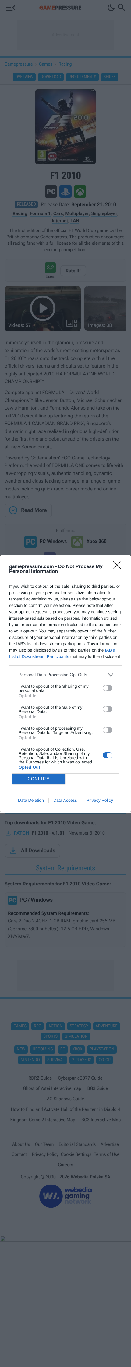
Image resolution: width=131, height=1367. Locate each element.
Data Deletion (31, 800)
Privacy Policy (100, 800)
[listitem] (65, 675)
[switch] (107, 688)
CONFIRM (39, 779)
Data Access (65, 800)
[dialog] (65, 683)
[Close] (119, 567)
